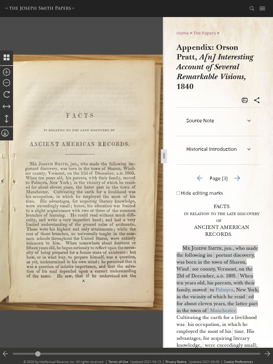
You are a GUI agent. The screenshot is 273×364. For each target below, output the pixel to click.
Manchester (223, 310)
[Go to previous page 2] (5, 354)
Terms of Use (118, 361)
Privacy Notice (176, 361)
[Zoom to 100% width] (6, 107)
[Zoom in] (6, 72)
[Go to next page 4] (267, 354)
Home (182, 33)
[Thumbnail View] (6, 58)
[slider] (136, 354)
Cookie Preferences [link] (238, 361)
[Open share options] (257, 100)
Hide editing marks (202, 192)
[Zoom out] (6, 83)
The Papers (204, 33)
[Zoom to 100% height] (6, 119)
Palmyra (224, 289)
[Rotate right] (6, 95)
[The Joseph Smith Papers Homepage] (40, 9)
